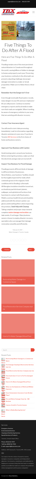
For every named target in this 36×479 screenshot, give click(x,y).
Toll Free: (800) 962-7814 (8, 444)
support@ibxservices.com (14, 1)
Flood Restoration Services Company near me (20, 371)
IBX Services (12, 137)
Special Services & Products (9, 435)
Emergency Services (7, 428)
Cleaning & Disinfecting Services (10, 433)
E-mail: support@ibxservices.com (10, 446)
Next (30, 249)
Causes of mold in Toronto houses (16, 405)
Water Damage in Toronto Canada (18, 232)
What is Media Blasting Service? (15, 410)
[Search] (33, 350)
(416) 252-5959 (26, 1)
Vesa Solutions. (13, 476)
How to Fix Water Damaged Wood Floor (18, 382)
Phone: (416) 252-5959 (8, 442)
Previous (7, 249)
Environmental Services (8, 430)
